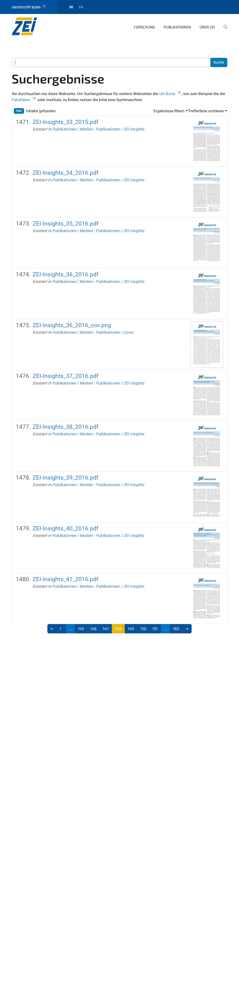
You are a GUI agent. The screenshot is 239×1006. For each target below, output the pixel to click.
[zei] (34, 26)
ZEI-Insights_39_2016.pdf (65, 477)
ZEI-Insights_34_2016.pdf (65, 172)
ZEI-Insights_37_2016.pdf (65, 376)
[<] (52, 628)
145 (81, 628)
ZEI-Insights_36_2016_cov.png (72, 325)
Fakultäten (21, 99)
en (81, 7)
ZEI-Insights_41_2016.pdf (65, 579)
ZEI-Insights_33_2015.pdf (65, 122)
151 (155, 628)
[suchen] (223, 30)
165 (176, 628)
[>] (187, 628)
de (71, 7)
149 (131, 628)
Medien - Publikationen (100, 129)
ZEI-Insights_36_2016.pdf (65, 274)
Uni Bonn (167, 93)
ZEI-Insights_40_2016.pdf (65, 528)
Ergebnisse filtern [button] (169, 111)
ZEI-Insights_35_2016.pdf (65, 223)
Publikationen (177, 27)
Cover (128, 332)
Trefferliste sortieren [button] (206, 111)
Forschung (144, 27)
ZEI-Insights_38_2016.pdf (65, 426)
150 (143, 628)
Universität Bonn (26, 7)
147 (106, 628)
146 (93, 628)
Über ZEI (207, 27)
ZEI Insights (133, 129)
